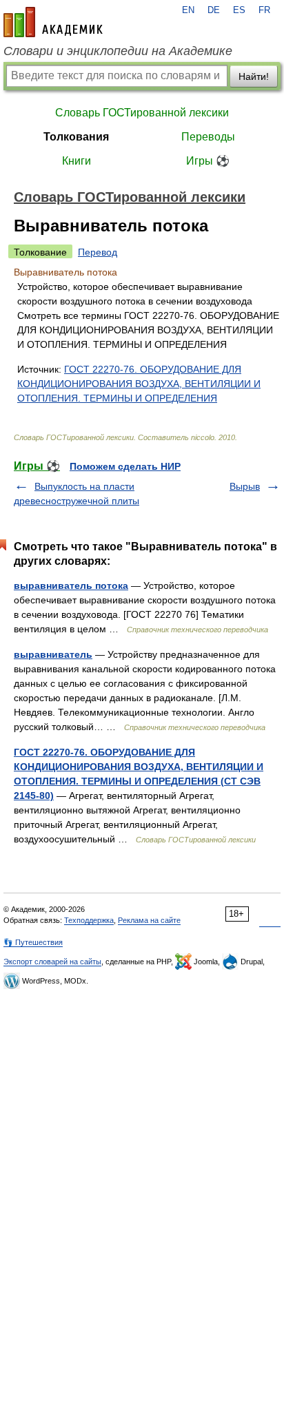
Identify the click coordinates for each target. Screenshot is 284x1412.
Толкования (76, 137)
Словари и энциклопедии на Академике (117, 51)
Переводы (208, 137)
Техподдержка (89, 920)
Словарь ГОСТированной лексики (142, 112)
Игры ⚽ (208, 161)
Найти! (254, 76)
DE (213, 10)
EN (188, 10)
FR (264, 10)
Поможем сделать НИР (125, 466)
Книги (76, 161)
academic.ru (53, 22)
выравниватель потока (71, 585)
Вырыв (245, 486)
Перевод (97, 252)
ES (239, 10)
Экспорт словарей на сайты (52, 961)
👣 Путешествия (33, 942)
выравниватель (53, 654)
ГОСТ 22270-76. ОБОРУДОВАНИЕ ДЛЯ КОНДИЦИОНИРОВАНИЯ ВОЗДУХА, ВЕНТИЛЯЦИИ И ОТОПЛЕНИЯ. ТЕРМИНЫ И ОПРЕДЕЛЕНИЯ (139, 384)
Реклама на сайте (149, 920)
